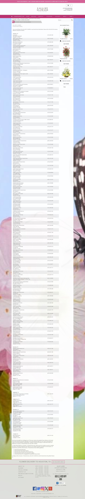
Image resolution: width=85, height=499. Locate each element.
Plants (64, 86)
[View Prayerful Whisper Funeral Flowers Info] (66, 72)
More (71, 16)
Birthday (33, 16)
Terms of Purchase (62, 496)
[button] (69, 5)
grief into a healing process (24, 440)
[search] (72, 20)
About (65, 16)
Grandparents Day (19, 16)
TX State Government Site (48, 493)
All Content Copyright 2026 (31, 496)
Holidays (57, 16)
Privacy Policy (53, 496)
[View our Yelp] (50, 490)
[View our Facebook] (34, 490)
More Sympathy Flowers (64, 25)
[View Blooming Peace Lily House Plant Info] (66, 32)
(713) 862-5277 (69, 10)
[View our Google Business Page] (38, 490)
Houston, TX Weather (36, 493)
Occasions (49, 16)
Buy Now (66, 44)
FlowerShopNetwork (43, 496)
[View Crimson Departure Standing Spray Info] (66, 52)
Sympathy (40, 16)
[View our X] (46, 490)
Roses (27, 16)
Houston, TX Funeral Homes (42, 491)
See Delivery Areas (58, 462)
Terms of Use (46, 497)
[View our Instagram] (42, 490)
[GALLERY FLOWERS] (42, 9)
